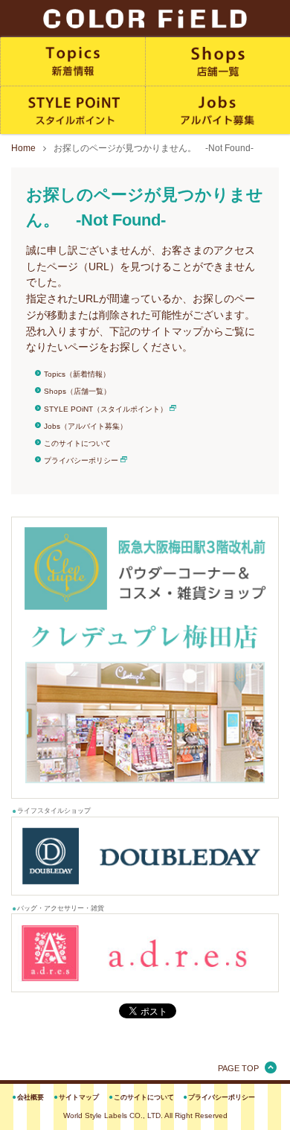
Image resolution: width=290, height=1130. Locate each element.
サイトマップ (79, 1097)
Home (23, 148)
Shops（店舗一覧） (77, 391)
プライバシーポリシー (81, 460)
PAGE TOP (238, 1068)
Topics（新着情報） (77, 374)
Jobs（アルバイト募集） (85, 426)
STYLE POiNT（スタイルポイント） (105, 409)
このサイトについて (77, 443)
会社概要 (30, 1097)
